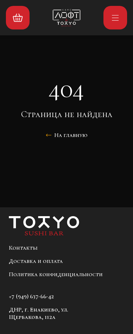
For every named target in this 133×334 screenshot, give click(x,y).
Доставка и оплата (36, 261)
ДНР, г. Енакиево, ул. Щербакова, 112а (38, 313)
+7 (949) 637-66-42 (31, 296)
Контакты (23, 248)
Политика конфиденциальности (56, 274)
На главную (71, 135)
